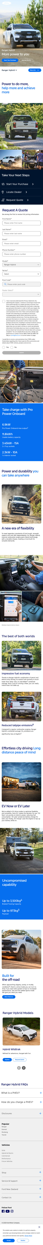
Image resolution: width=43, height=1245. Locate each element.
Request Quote (26, 60)
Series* (5, 270)
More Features (9, 997)
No (15, 347)
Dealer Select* (7, 290)
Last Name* (6, 229)
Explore (7, 1059)
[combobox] (21, 274)
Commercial (6, 1156)
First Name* (7, 219)
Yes (7, 347)
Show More (28, 1236)
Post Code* (6, 280)
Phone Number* (8, 250)
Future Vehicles (7, 1161)
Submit (21, 352)
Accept (9, 1240)
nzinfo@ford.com (15, 335)
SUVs (3, 1150)
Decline (23, 1240)
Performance (6, 1159)
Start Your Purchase (10, 60)
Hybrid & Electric (7, 1153)
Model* (5, 261)
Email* (4, 239)
